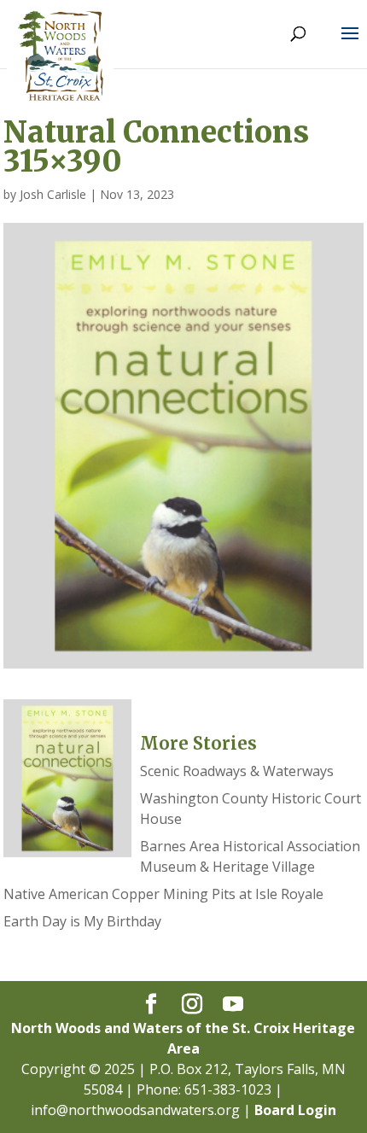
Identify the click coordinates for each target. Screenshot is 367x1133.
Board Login (295, 1110)
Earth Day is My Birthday (82, 921)
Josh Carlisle (53, 194)
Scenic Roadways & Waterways (237, 771)
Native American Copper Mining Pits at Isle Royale (163, 894)
